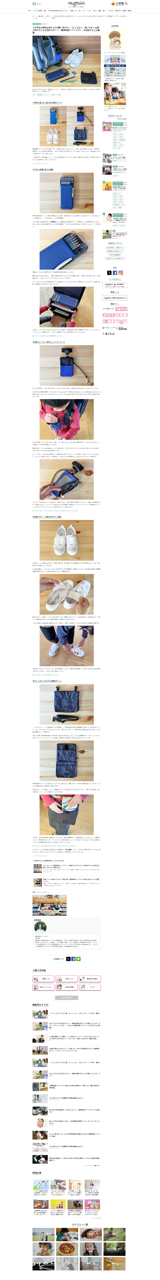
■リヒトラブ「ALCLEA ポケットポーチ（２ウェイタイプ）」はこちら (53, 846)
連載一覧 (118, 10)
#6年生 (121, 137)
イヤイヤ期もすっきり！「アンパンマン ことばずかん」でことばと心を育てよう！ (115, 108)
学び (29, 10)
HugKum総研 (110, 247)
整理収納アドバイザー (43, 94)
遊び (45, 10)
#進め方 (115, 145)
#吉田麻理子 (122, 139)
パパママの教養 (37, 10)
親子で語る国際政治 (115, 255)
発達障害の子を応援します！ (115, 251)
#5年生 (115, 139)
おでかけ (111, 10)
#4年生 (115, 137)
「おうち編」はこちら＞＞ (40, 163)
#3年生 (121, 134)
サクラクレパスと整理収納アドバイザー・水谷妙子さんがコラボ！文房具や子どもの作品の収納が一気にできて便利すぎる (71, 866)
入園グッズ (46, 979)
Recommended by (89, 1165)
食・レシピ (82, 10)
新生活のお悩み (92, 979)
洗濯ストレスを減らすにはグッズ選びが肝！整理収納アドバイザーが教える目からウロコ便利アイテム (71, 880)
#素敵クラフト (117, 142)
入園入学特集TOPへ (67, 998)
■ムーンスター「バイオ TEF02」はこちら (45, 674)
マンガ (89, 10)
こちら (48, 892)
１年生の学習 (69, 987)
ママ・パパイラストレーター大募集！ (115, 52)
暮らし (105, 10)
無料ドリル (74, 10)
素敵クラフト (119, 247)
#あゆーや (115, 175)
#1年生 (121, 145)
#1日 (114, 148)
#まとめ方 (122, 225)
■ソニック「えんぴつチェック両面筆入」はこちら (47, 335)
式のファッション (46, 987)
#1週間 (120, 207)
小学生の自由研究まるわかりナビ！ (58, 10)
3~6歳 (58, 94)
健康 (99, 10)
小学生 (53, 94)
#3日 (119, 148)
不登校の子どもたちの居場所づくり (115, 258)
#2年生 (115, 134)
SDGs (95, 10)
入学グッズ (69, 979)
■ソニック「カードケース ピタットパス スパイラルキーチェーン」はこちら (55, 510)
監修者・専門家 (127, 10)
